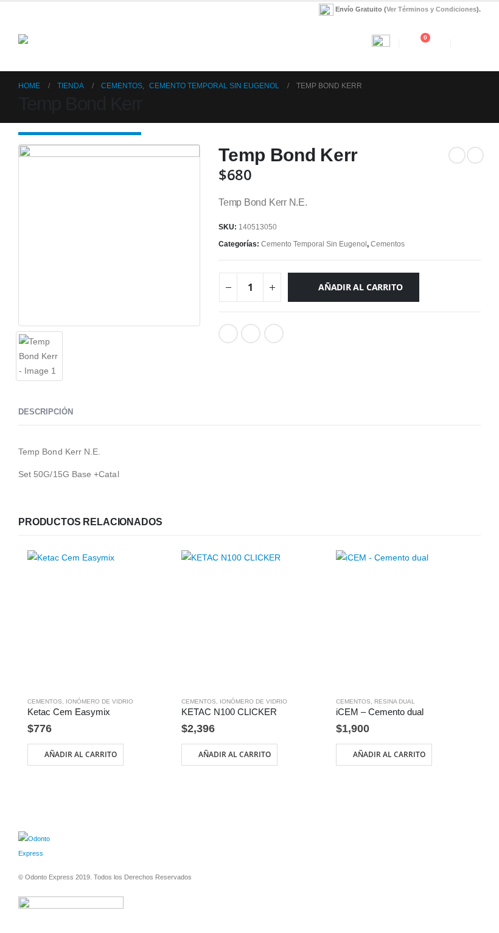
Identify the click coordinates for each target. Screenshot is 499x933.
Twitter (250, 333)
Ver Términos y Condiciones (431, 9)
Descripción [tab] (45, 411)
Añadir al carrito (360, 287)
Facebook (228, 333)
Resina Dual (394, 701)
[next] (475, 155)
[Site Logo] (51, 43)
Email (274, 333)
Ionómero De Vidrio (99, 701)
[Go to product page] (95, 618)
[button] (249, 44)
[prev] (457, 155)
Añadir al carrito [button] (80, 754)
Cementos (388, 244)
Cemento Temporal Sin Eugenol (314, 244)
